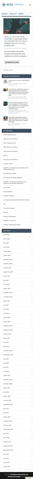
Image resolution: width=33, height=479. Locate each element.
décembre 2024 (7, 292)
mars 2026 (6, 247)
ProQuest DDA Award (9, 216)
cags (10, 48)
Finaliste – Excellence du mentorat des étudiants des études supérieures (14, 182)
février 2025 (6, 288)
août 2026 (6, 235)
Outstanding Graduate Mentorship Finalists (16, 200)
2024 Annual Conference (10, 147)
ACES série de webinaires (10, 159)
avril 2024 (6, 313)
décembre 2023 (7, 326)
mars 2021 (6, 371)
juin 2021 (6, 367)
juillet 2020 (6, 388)
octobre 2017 (7, 442)
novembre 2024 (7, 297)
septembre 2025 (8, 272)
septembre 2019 (8, 404)
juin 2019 (6, 408)
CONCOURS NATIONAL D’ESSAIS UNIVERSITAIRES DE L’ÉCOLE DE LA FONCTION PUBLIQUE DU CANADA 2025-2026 (18, 119)
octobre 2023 (7, 334)
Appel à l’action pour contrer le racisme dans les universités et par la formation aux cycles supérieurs (16, 41)
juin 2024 (6, 305)
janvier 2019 (6, 417)
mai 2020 (6, 392)
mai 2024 (6, 309)
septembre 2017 (8, 446)
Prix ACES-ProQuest (22, 98)
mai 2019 (6, 413)
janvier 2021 (6, 375)
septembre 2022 (8, 355)
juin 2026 (6, 243)
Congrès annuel (8, 163)
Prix (19, 113)
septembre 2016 (8, 450)
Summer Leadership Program (12, 224)
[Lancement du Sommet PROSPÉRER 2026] (5, 81)
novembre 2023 (7, 330)
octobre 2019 (7, 400)
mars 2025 (6, 284)
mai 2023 (6, 342)
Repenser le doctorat (9, 220)
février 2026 (6, 251)
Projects (5, 212)
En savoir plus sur (12, 62)
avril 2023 (6, 346)
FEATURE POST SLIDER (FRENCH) (15, 111)
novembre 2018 (7, 421)
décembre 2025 (7, 259)
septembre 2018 (8, 429)
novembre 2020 (7, 384)
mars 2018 (6, 437)
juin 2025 (6, 280)
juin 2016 (6, 454)
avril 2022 (6, 363)
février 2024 (6, 317)
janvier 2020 (6, 396)
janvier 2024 (6, 321)
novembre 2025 (7, 263)
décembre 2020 (7, 379)
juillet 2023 (6, 338)
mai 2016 (6, 458)
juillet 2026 (6, 239)
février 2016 (6, 466)
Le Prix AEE (26, 111)
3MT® (5, 155)
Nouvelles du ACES (12, 85)
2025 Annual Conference (10, 151)
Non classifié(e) (23, 48)
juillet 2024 (6, 301)
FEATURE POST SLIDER (21, 83)
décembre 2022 (7, 350)
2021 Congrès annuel (9, 143)
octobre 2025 (7, 268)
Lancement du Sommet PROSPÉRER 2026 (18, 81)
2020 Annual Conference (10, 139)
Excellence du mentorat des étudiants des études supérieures (15, 168)
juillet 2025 (6, 276)
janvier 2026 (6, 255)
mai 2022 (6, 359)
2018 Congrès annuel (9, 135)
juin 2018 (6, 433)
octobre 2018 (7, 425)
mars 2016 (6, 462)
